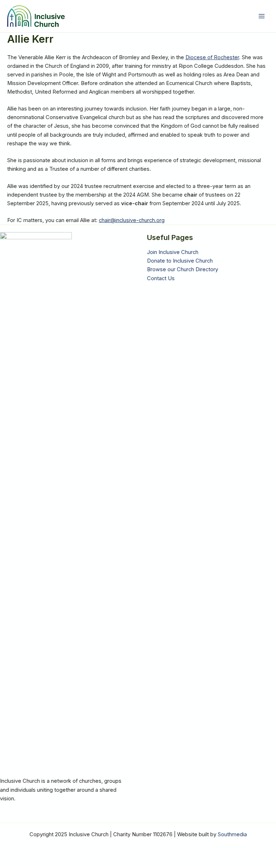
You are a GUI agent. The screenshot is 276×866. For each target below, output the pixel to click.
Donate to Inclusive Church (180, 261)
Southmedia (232, 834)
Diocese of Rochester (212, 57)
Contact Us (161, 278)
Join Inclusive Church (172, 252)
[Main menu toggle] (261, 16)
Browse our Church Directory (182, 269)
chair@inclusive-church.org (132, 220)
